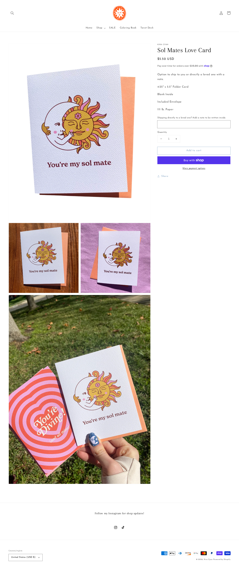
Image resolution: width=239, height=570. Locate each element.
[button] (12, 13)
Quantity (162, 132)
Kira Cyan (208, 559)
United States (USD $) (23, 557)
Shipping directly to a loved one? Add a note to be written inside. (191, 118)
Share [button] (164, 176)
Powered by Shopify (221, 559)
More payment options (194, 168)
